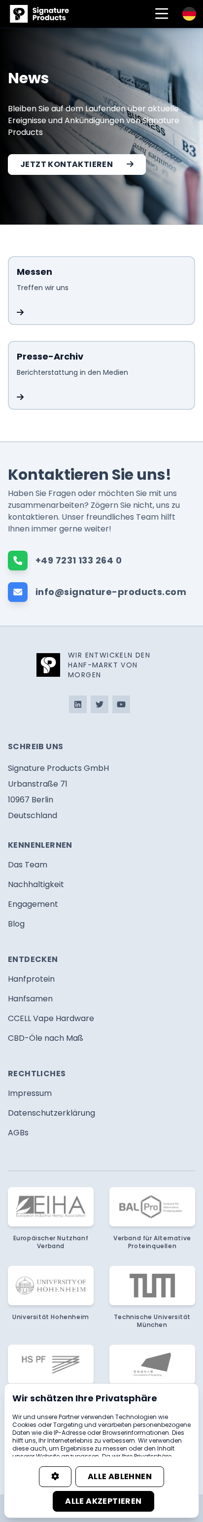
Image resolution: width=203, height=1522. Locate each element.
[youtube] (121, 704)
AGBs (18, 1132)
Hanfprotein (31, 979)
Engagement (33, 904)
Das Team (27, 864)
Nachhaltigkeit (36, 884)
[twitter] (99, 704)
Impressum (30, 1093)
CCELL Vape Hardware (51, 1018)
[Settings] (55, 1476)
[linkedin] (78, 704)
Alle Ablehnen (120, 1476)
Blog (16, 923)
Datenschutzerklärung (51, 1113)
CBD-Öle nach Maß (45, 1038)
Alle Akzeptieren (103, 1501)
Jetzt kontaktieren (66, 164)
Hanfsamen (30, 998)
